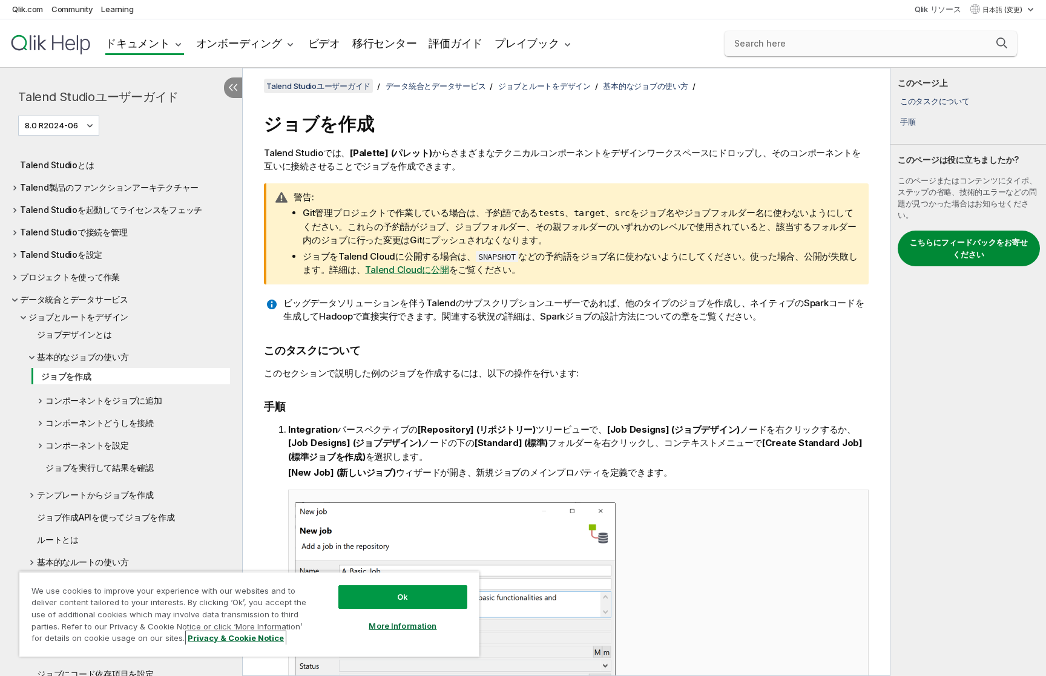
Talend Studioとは (57, 165)
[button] (1002, 43)
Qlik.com (27, 9)
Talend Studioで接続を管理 (73, 232)
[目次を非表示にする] (233, 87)
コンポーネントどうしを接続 (99, 423)
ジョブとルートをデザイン (78, 317)
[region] (249, 614)
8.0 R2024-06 (51, 125)
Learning (117, 9)
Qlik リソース (938, 9)
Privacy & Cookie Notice (236, 638)
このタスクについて (935, 101)
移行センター (384, 43)
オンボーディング (239, 43)
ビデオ (324, 43)
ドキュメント (137, 43)
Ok (402, 597)
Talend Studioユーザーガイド (98, 97)
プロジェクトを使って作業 (70, 277)
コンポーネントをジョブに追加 (103, 400)
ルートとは (58, 539)
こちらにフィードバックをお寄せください (969, 248)
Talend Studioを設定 (61, 254)
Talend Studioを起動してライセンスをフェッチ (111, 210)
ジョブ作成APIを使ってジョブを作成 (106, 517)
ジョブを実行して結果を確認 (99, 467)
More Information (402, 626)
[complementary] (968, 372)
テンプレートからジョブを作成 (95, 495)
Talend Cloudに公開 (407, 269)
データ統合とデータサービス (74, 299)
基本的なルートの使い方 (82, 562)
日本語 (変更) (1003, 9)
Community (72, 9)
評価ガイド (455, 43)
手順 (908, 121)
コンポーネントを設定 (87, 445)
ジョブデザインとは (74, 334)
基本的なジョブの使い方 (82, 357)
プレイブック (527, 43)
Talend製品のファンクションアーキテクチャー (109, 187)
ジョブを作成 (66, 376)
